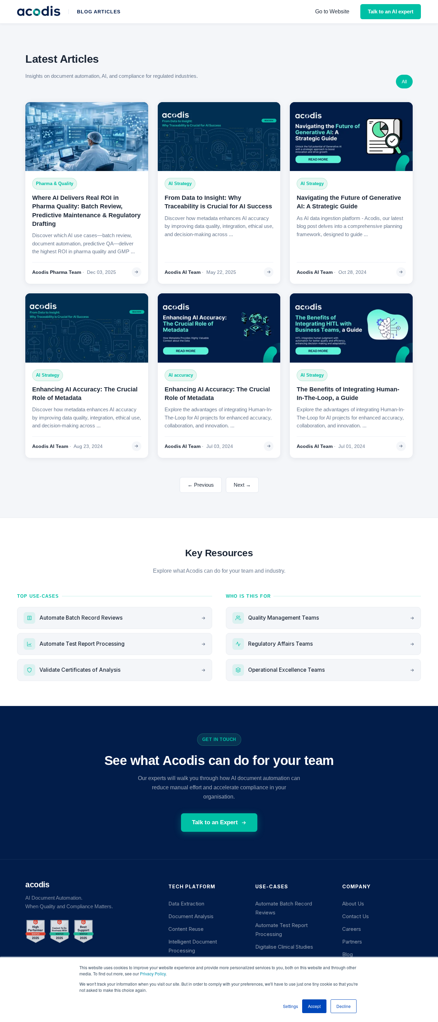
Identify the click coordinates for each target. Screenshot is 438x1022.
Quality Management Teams (283, 618)
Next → (242, 485)
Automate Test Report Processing (82, 644)
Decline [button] (343, 1006)
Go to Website (332, 11)
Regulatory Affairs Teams (280, 644)
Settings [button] (290, 1006)
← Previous (201, 485)
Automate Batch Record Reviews (81, 618)
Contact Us (355, 916)
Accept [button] (314, 1006)
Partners (352, 942)
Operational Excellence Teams (286, 670)
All (404, 81)
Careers (351, 929)
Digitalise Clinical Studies (284, 947)
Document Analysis (191, 916)
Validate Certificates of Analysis (79, 670)
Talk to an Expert (215, 822)
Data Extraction (186, 904)
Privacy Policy (153, 973)
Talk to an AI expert (390, 11)
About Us (353, 904)
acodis (37, 884)
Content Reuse (186, 929)
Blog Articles (98, 11)
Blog (347, 954)
